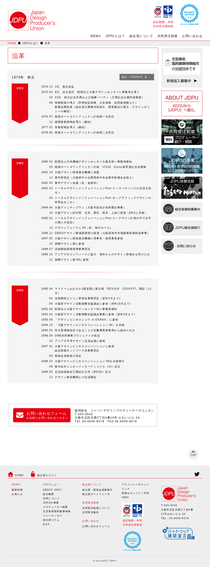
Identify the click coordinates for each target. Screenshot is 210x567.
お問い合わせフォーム (96, 526)
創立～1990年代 (132, 77)
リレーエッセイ (52, 515)
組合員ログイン (47, 475)
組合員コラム (51, 519)
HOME (12, 43)
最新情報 (17, 489)
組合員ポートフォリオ (96, 494)
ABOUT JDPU (52, 489)
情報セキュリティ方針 (135, 493)
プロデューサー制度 (55, 507)
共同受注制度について (96, 508)
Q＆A (46, 524)
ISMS (125, 497)
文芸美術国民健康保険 (57, 511)
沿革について (51, 498)
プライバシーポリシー (135, 484)
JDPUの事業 (51, 502)
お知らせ (17, 494)
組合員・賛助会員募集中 (97, 489)
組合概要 (48, 494)
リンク (126, 488)
